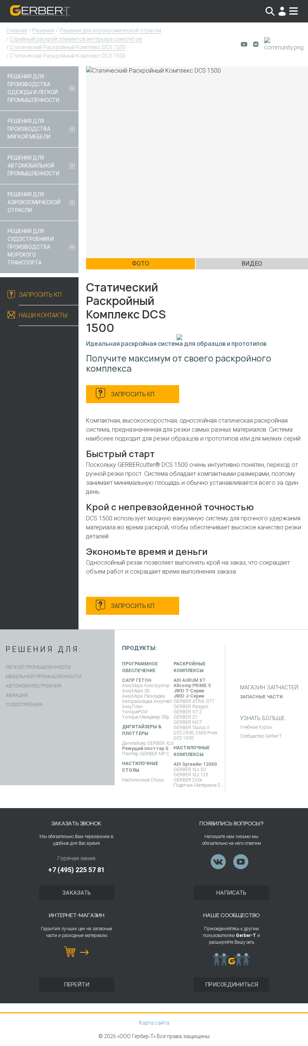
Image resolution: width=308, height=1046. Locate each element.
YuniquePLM (134, 711)
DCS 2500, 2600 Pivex (195, 732)
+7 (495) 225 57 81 (76, 870)
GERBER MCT (188, 722)
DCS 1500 (183, 738)
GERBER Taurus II (191, 727)
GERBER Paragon (191, 706)
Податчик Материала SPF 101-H (199, 785)
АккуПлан (132, 706)
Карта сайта (154, 1023)
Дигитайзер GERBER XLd (148, 743)
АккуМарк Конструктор (146, 685)
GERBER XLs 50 (190, 769)
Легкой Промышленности (38, 667)
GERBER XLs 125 (191, 774)
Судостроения (24, 704)
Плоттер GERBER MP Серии (148, 753)
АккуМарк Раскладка (143, 696)
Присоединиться (231, 984)
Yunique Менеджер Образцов (148, 717)
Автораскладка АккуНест (147, 701)
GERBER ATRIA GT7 (194, 701)
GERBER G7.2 (188, 711)
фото (140, 263)
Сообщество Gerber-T (261, 736)
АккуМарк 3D (136, 690)
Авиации (17, 695)
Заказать (76, 892)
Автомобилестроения (33, 686)
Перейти (76, 984)
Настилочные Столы (143, 780)
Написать (231, 892)
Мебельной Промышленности (44, 676)
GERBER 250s (188, 780)
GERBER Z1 (186, 717)
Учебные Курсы (256, 727)
